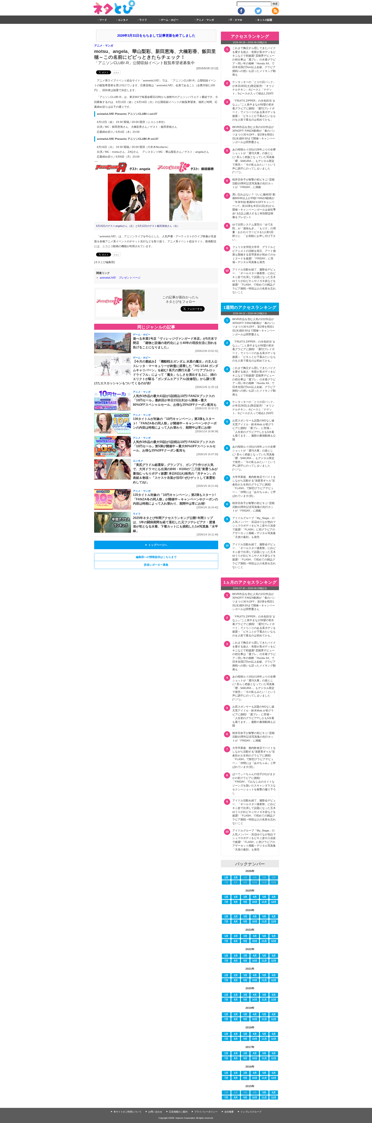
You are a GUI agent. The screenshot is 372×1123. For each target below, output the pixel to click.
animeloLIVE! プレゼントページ (120, 277)
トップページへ (156, 544)
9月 (245, 902)
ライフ (143, 20)
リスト (116, 73)
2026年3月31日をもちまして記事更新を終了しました (156, 35)
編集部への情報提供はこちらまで (156, 556)
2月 (236, 877)
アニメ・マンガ (205, 20)
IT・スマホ (236, 20)
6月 (274, 897)
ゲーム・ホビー (169, 20)
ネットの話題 (264, 20)
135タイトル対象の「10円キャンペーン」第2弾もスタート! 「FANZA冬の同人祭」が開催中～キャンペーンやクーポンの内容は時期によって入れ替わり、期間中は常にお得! (175, 499)
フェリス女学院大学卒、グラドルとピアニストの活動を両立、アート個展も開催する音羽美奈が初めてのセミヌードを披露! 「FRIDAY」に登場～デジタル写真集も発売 (254, 254)
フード (103, 20)
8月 (236, 902)
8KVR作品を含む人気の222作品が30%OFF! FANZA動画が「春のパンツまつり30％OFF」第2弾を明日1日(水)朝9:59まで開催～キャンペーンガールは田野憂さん (253, 134)
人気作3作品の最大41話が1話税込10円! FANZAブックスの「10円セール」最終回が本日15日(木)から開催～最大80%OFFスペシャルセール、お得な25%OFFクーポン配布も (175, 400)
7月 (226, 902)
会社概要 (229, 1111)
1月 (226, 877)
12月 (273, 902)
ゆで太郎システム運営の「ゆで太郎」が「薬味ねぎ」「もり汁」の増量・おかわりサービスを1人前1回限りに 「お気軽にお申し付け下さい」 (254, 232)
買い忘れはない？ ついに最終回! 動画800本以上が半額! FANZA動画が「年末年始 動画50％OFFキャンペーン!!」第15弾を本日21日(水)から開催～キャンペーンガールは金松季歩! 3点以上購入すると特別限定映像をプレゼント (254, 206)
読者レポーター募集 (156, 564)
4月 (255, 897)
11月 (264, 902)
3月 (245, 897)
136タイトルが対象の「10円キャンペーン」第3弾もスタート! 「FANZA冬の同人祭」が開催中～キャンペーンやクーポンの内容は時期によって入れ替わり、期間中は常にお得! (175, 423)
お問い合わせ (155, 1111)
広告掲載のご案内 (178, 1111)
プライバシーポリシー (206, 1111)
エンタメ (123, 20)
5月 (264, 897)
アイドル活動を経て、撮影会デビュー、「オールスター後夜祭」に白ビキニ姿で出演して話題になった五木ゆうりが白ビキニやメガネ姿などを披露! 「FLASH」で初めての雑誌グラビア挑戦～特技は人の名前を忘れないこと (254, 281)
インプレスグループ (250, 1111)
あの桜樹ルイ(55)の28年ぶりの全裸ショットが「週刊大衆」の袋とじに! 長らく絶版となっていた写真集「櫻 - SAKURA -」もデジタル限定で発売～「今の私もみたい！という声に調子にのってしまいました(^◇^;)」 (254, 161)
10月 (254, 902)
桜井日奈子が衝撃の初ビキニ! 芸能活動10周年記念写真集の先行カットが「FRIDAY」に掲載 (253, 183)
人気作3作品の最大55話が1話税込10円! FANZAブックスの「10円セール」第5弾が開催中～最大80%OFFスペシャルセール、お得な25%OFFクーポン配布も (174, 446)
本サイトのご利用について (127, 1111)
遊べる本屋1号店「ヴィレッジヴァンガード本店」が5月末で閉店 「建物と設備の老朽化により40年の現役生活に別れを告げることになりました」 (175, 343)
